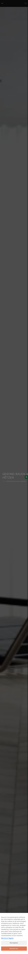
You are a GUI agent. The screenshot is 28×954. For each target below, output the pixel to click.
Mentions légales (7, 938)
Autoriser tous (14, 948)
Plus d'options (14, 943)
